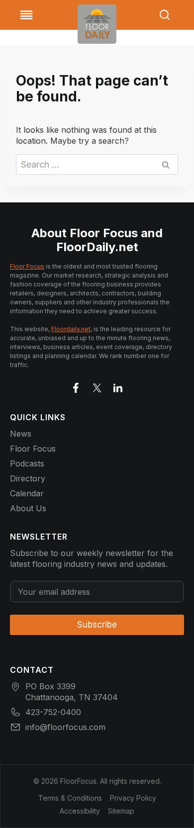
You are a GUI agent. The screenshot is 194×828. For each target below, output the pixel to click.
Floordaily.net (71, 329)
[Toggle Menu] (26, 14)
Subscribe (97, 625)
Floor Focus (27, 266)
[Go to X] (97, 385)
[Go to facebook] (76, 385)
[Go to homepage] (97, 24)
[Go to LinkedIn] (117, 385)
